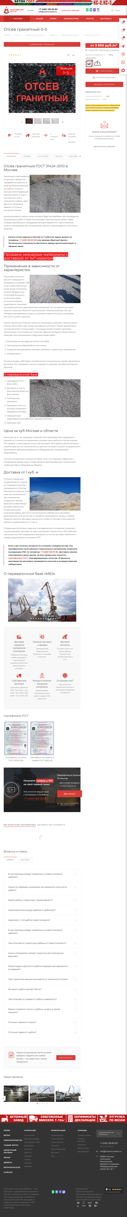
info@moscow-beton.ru (48, 12)
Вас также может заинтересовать (20, 825)
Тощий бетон (11, 1145)
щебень (10, 188)
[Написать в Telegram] (91, 9)
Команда (28, 1156)
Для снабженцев (58, 1149)
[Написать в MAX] (98, 9)
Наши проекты (57, 1142)
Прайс (7, 1130)
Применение (83, 1152)
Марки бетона (57, 1135)
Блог (53, 1156)
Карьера (28, 1166)
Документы (29, 1146)
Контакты (28, 1149)
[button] (28, 619)
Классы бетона (57, 1139)
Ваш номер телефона (69, 783)
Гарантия (82, 1145)
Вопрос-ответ (83, 1148)
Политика (55, 1146)
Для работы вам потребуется (51, 825)
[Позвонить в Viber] (94, 9)
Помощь (82, 1130)
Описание (11, 156)
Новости (27, 1153)
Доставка (74, 156)
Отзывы (27, 156)
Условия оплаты (84, 1135)
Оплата (59, 156)
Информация (58, 1130)
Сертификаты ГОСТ (32, 1142)
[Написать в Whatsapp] (87, 9)
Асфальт (8, 1172)
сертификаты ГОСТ (18, 558)
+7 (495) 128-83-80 (48, 9)
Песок (7, 1157)
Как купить (43, 156)
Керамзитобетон (13, 1140)
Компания (30, 1130)
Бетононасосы (12, 1167)
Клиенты (28, 1163)
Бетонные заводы (31, 1139)
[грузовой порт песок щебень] (42, 600)
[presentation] (21, 122)
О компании (29, 1135)
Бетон (7, 1135)
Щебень (10, 860)
